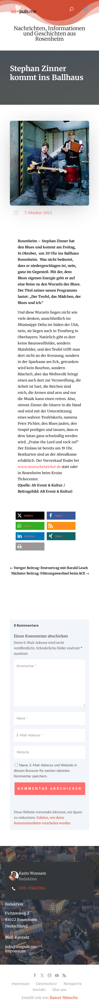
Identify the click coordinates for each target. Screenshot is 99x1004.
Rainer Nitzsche (64, 997)
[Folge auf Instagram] (49, 975)
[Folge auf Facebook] (34, 975)
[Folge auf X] (42, 975)
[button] (30, 516)
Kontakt (39, 990)
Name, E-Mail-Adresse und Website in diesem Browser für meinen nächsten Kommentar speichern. (45, 771)
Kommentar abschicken (50, 788)
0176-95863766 (32, 888)
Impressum (15, 951)
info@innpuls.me (20, 946)
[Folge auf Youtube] (57, 975)
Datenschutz (46, 984)
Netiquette (73, 984)
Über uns (59, 990)
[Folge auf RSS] (64, 975)
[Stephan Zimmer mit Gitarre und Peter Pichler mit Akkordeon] (49, 204)
